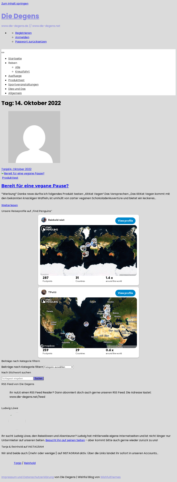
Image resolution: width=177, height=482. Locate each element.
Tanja (5, 169)
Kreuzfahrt (22, 72)
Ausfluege (15, 76)
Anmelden (22, 37)
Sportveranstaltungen (23, 85)
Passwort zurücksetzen (31, 42)
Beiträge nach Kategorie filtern (22, 367)
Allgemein (15, 93)
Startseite (15, 59)
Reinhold (30, 463)
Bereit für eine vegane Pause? (35, 185)
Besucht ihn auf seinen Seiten (65, 440)
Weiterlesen (9, 205)
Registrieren (23, 33)
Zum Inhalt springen (14, 4)
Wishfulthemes (110, 477)
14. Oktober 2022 (20, 169)
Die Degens (20, 16)
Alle (17, 67)
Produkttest (16, 80)
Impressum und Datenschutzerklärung (27, 477)
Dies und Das (17, 89)
